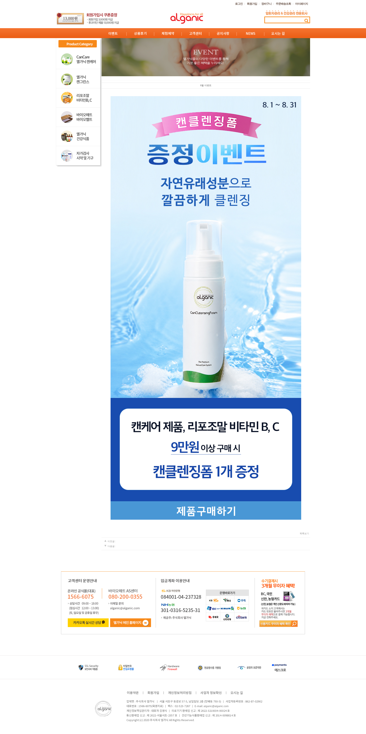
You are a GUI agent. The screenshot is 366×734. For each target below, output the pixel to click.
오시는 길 (278, 33)
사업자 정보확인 (211, 692)
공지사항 (223, 33)
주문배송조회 (283, 3)
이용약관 (133, 692)
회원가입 (252, 3)
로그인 (239, 3)
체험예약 (168, 33)
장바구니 (266, 3)
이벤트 (113, 33)
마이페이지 (301, 3)
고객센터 (195, 33)
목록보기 (304, 533)
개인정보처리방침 (180, 692)
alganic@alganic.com (216, 706)
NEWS (250, 33)
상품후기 (140, 33)
